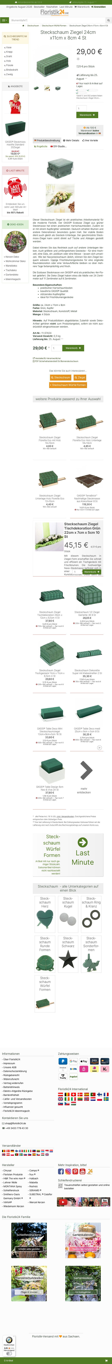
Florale (9, 65)
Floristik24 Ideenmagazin (16, 1111)
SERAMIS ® (35, 1190)
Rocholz (33, 1186)
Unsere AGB (9, 1067)
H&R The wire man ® (14, 1178)
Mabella (33, 1182)
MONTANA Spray (12, 1186)
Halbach (33, 1178)
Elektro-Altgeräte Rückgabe (18, 1091)
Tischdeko (11, 270)
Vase (8, 47)
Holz (8, 60)
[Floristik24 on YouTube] (83, 1172)
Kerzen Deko (12, 256)
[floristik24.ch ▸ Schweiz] (74, 1095)
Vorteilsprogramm (12, 1103)
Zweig (9, 74)
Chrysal (7, 1170)
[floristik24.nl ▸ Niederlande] (93, 1099)
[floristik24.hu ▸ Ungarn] (74, 1104)
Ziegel (81, 377)
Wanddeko (11, 265)
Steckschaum (33, 25)
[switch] (9, 1353)
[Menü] (13, 1337)
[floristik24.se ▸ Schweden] (107, 1099)
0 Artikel (8, 1360)
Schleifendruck (11, 1190)
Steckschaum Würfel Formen (54, 25)
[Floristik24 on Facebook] (61, 1172)
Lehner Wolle (10, 1182)
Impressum (9, 1063)
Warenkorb (83, 6)
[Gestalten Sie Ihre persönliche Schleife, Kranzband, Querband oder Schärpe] (29, 1240)
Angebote (41, 146)
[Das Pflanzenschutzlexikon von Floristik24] (29, 1283)
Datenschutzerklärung (14, 1071)
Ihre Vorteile (91, 140)
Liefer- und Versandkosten (17, 1099)
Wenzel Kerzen (37, 1202)
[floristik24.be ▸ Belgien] (67, 1095)
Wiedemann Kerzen (13, 1206)
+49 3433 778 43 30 (16, 1128)
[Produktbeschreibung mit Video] (100, 747)
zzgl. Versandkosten (65, 816)
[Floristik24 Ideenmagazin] (90, 1172)
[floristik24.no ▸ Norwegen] (87, 1099)
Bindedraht (12, 69)
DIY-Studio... (60, 146)
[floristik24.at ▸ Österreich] (61, 1095)
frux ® (32, 1174)
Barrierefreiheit (11, 1095)
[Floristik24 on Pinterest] (75, 1172)
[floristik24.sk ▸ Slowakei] (61, 1104)
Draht (9, 56)
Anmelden (99, 6)
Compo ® (34, 1170)
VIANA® (7, 1202)
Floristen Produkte (13, 1174)
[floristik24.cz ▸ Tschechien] (67, 1104)
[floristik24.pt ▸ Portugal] (93, 1095)
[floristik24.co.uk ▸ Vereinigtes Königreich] (61, 1099)
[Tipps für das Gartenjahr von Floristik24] (83, 1240)
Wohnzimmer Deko (15, 261)
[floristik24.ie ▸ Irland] (67, 1099)
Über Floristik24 (11, 1059)
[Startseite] (23, 25)
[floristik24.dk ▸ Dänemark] (80, 1095)
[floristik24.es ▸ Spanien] (87, 1095)
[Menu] (4, 20)
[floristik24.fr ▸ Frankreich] (107, 1095)
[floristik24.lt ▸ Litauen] (80, 1099)
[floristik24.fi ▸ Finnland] (100, 1095)
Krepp (9, 51)
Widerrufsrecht (11, 1079)
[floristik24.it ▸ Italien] (74, 1099)
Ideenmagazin (12, 279)
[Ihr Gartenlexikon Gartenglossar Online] (83, 1283)
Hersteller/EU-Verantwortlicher (48, 358)
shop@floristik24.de (15, 1123)
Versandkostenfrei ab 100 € (30, 2)
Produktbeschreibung (48, 140)
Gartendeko (11, 274)
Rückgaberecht (11, 1075)
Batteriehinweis (11, 1087)
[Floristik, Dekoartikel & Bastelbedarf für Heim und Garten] (56, 12)
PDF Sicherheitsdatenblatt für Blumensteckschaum (56, 361)
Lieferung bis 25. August (84, 2)
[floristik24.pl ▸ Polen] (100, 1099)
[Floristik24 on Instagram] (68, 1172)
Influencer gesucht (13, 1107)
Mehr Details (72, 140)
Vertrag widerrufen (13, 1083)
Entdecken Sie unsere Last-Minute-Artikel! (15, 208)
